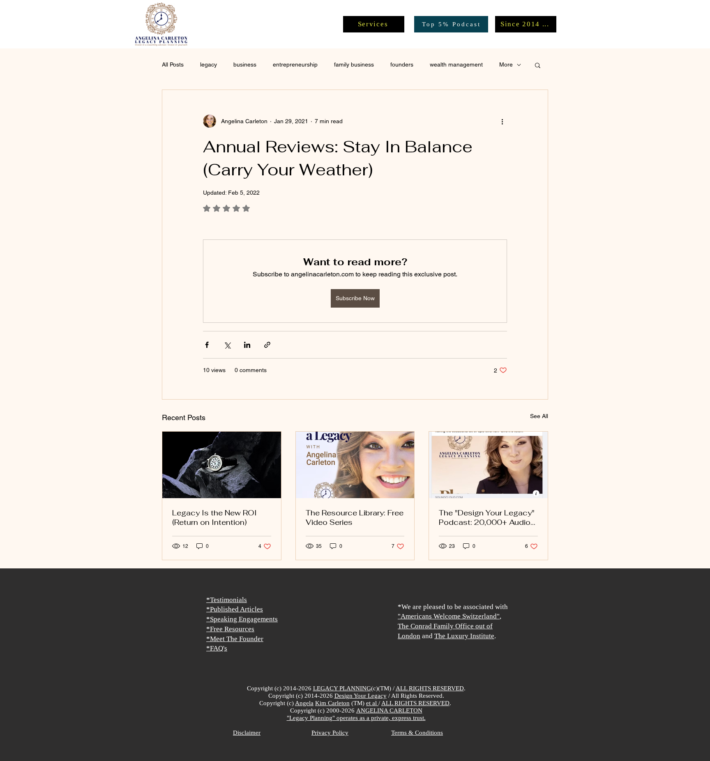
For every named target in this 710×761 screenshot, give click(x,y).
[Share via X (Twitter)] (227, 345)
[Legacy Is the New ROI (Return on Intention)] (221, 465)
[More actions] (502, 121)
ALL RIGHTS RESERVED (430, 688)
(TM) (358, 703)
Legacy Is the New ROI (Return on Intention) (214, 517)
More (506, 64)
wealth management (456, 64)
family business (354, 64)
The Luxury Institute (464, 636)
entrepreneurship (295, 64)
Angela (304, 703)
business (244, 64)
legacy (208, 64)
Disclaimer (246, 732)
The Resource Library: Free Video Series (354, 517)
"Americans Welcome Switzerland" (449, 616)
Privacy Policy (329, 732)
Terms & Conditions (417, 732)
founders (401, 64)
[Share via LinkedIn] (247, 345)
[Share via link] (267, 345)
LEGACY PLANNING (342, 688)
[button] (538, 65)
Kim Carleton (332, 703)
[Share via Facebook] (207, 345)
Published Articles (236, 609)
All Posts (173, 64)
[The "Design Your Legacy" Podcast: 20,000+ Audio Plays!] (488, 465)
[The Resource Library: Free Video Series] (355, 465)
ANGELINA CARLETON (389, 710)
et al (372, 703)
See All (539, 416)
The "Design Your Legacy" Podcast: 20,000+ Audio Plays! (487, 517)
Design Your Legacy (360, 695)
